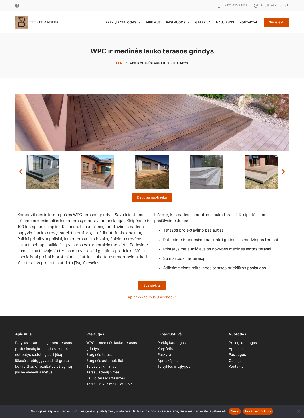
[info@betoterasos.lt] (256, 6)
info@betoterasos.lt (275, 5)
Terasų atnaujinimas (103, 372)
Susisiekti (276, 22)
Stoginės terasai (99, 354)
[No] (298, 411)
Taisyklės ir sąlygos (174, 366)
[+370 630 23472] (219, 6)
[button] (20, 171)
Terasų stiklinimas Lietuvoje (109, 384)
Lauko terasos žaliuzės (105, 378)
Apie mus (153, 22)
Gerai (235, 411)
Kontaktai (248, 22)
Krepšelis (165, 348)
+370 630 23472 (235, 5)
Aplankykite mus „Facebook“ (152, 297)
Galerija (203, 22)
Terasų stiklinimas (101, 366)
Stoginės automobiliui (104, 360)
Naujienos (225, 22)
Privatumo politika (258, 411)
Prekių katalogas (120, 22)
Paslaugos (175, 22)
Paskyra (164, 354)
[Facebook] (17, 6)
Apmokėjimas (169, 360)
